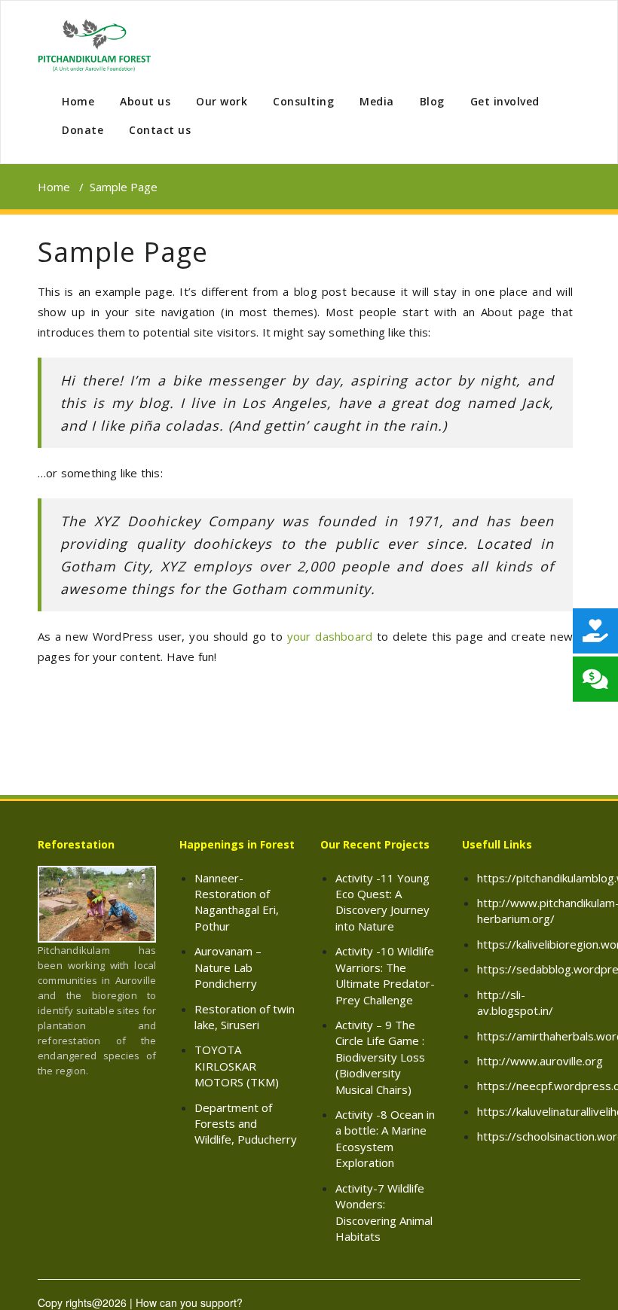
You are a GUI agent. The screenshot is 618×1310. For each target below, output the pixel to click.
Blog (432, 101)
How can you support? (189, 1302)
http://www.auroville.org (540, 1060)
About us (145, 101)
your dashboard (330, 636)
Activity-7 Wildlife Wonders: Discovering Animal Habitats (384, 1212)
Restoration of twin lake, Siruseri (244, 1016)
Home (78, 101)
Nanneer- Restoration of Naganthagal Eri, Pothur (236, 902)
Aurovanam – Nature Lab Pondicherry (228, 967)
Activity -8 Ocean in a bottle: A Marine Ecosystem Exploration (385, 1138)
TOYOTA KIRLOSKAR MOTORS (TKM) (236, 1065)
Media (376, 101)
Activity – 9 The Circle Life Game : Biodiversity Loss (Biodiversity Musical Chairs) (380, 1057)
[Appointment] (94, 45)
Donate (82, 130)
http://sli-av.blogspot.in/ (515, 1002)
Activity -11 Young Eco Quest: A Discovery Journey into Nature (382, 902)
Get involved (505, 101)
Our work (221, 101)
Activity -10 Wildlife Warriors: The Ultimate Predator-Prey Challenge (385, 975)
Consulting (303, 101)
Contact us (160, 130)
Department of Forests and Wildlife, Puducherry (245, 1123)
